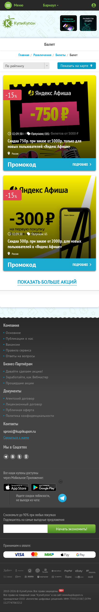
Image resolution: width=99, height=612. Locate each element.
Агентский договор (20, 398)
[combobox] (26, 65)
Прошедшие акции (20, 383)
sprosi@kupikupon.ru (19, 431)
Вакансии (13, 344)
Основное (13, 333)
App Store (16, 487)
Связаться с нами (16, 437)
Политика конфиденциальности (30, 416)
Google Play (43, 487)
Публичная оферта (20, 410)
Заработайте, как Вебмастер (27, 377)
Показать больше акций (47, 282)
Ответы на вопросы (20, 356)
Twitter (19, 456)
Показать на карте (74, 66)
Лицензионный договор (24, 404)
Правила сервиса (18, 350)
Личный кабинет (94, 5)
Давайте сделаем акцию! (24, 371)
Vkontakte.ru (12, 456)
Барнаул (49, 5)
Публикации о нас (19, 338)
